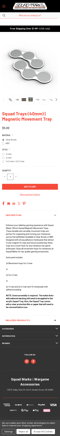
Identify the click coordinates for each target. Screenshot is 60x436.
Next (56, 99)
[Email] (8, 203)
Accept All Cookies (43, 431)
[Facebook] (3, 203)
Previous (3, 99)
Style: (5, 150)
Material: (6, 135)
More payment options (30, 194)
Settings (8, 431)
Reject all (23, 431)
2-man (9, 158)
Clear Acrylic (11, 140)
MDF (8, 143)
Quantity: (6, 170)
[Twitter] (19, 203)
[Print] (13, 203)
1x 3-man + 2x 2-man (15, 161)
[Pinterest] (24, 203)
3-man (9, 154)
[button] (30, 215)
